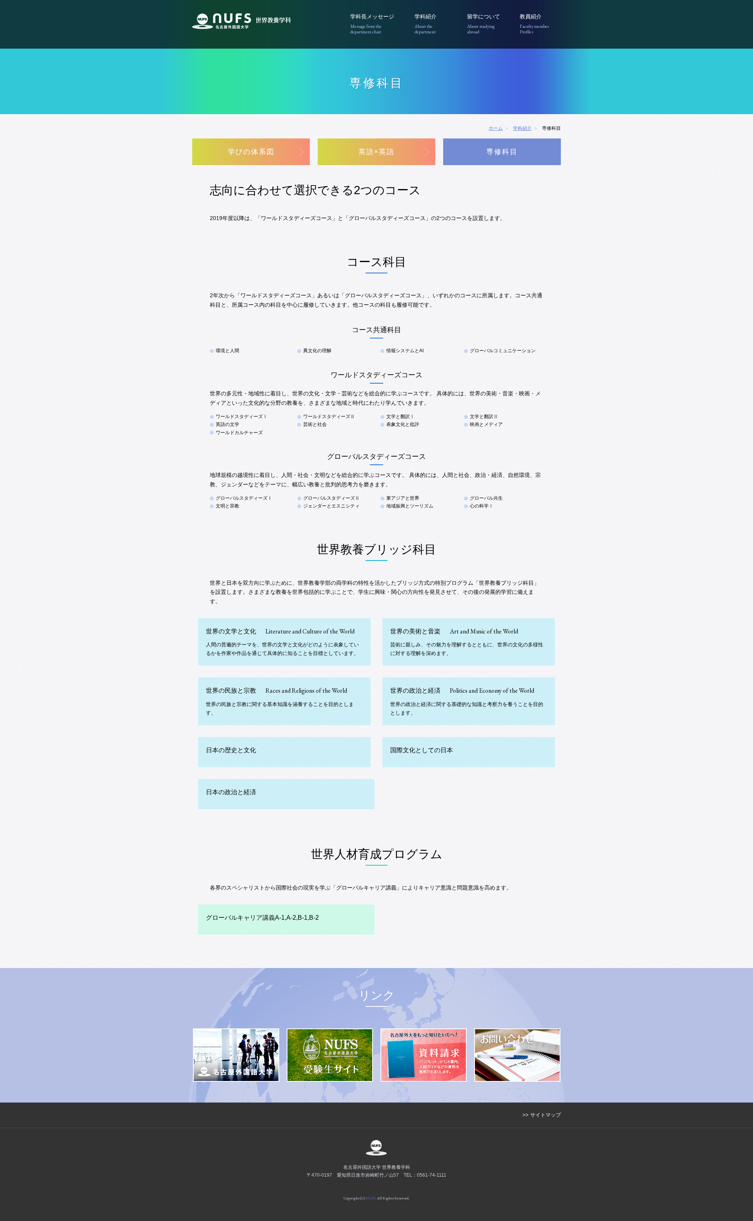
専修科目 (501, 152)
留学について (483, 24)
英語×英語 (376, 152)
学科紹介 (426, 24)
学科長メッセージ (372, 24)
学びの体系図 (251, 152)
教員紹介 (534, 24)
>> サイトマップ (541, 1115)
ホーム (496, 128)
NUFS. (371, 1198)
